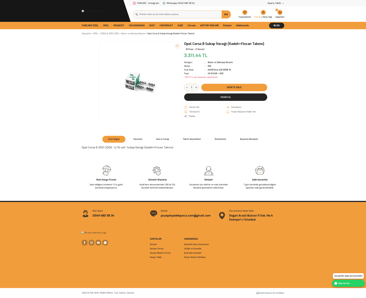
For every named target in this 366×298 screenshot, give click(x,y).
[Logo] (95, 11)
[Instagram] (91, 243)
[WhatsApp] (105, 243)
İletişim (153, 244)
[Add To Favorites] (177, 46)
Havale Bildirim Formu (160, 253)
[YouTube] (98, 243)
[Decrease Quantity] (186, 87)
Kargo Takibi (156, 257)
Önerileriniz (220, 139)
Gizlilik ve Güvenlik (192, 248)
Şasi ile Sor (344, 283)
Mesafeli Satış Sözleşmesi (196, 244)
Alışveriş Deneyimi (249, 139)
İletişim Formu (157, 248)
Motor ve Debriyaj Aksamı (220, 62)
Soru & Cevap (162, 139)
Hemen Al (225, 97)
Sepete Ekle (234, 87)
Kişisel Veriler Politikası (195, 257)
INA (209, 66)
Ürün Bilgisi (114, 139)
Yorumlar (137, 139)
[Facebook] (84, 243)
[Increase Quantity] (197, 87)
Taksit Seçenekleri (192, 139)
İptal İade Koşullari (192, 253)
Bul (226, 14)
